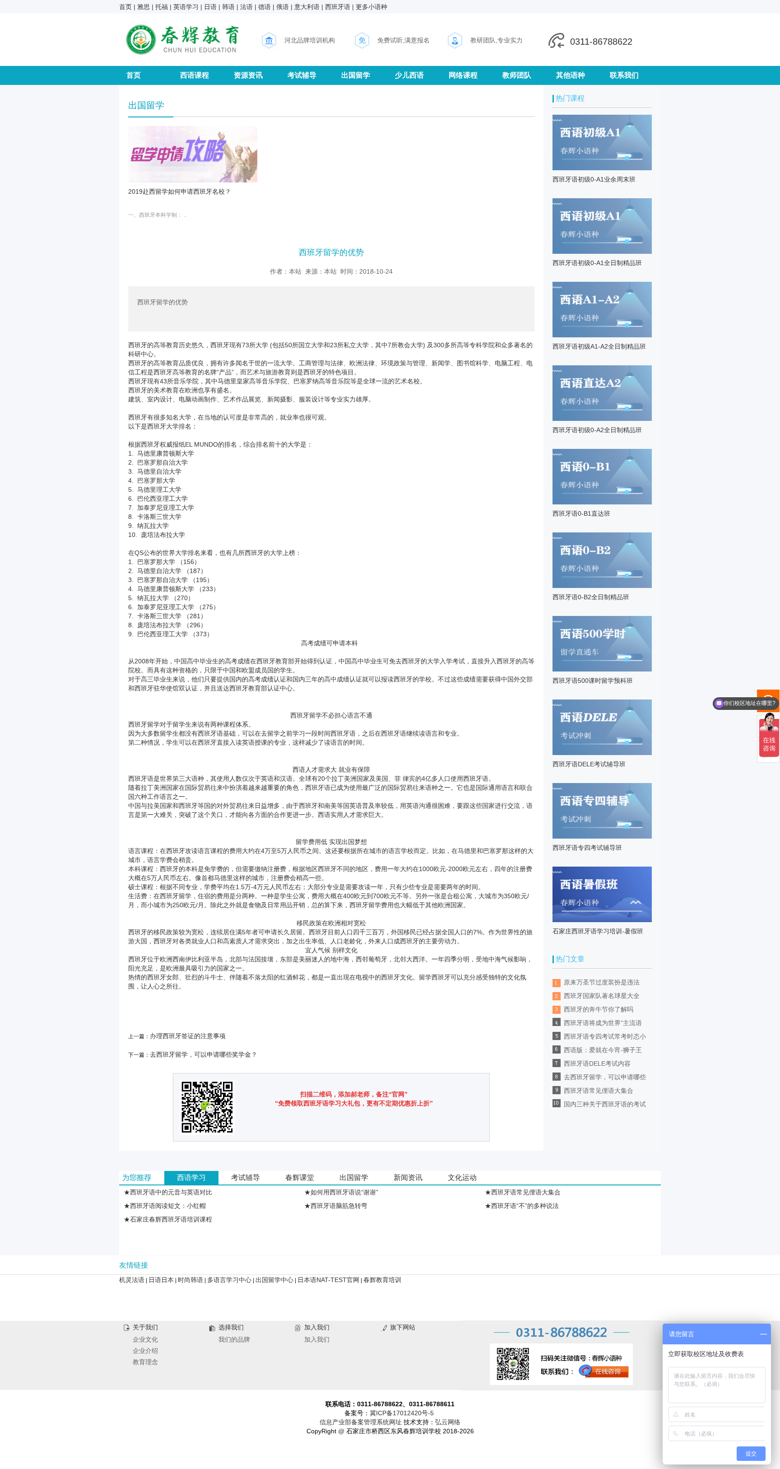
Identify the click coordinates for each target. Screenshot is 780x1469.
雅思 (143, 6)
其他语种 (570, 75)
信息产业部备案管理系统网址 (361, 1422)
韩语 (228, 6)
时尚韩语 (190, 1279)
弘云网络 (447, 1422)
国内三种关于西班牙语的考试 (605, 1104)
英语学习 (186, 6)
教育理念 (145, 1362)
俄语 (282, 6)
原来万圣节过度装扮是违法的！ (602, 984)
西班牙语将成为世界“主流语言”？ (603, 1024)
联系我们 (624, 75)
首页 (125, 6)
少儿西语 (409, 75)
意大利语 (307, 6)
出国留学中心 (274, 1279)
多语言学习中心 (229, 1279)
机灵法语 (131, 1279)
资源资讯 (248, 75)
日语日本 (161, 1279)
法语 (246, 6)
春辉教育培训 (382, 1279)
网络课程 (463, 75)
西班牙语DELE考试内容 (597, 1063)
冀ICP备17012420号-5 (402, 1413)
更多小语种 (371, 6)
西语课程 (194, 75)
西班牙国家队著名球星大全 (602, 995)
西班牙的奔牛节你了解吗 (598, 1009)
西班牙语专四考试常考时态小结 (605, 1038)
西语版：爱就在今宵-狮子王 (603, 1050)
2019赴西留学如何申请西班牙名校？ (179, 191)
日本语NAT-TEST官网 (328, 1279)
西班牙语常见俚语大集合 (598, 1090)
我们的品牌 (234, 1339)
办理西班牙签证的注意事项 (188, 1036)
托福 (161, 6)
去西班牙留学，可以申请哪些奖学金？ (203, 1054)
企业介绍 (145, 1350)
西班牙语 (337, 6)
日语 (210, 6)
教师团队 (516, 75)
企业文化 (145, 1339)
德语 (264, 6)
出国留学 (355, 75)
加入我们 (317, 1339)
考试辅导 (302, 75)
